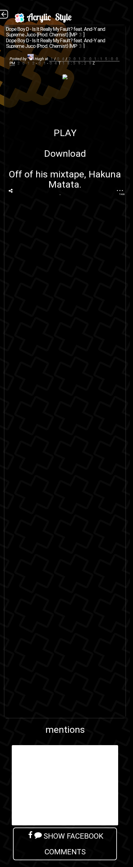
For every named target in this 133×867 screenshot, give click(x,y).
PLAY (65, 132)
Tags (122, 194)
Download (65, 153)
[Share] (10, 191)
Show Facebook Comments (72, 844)
